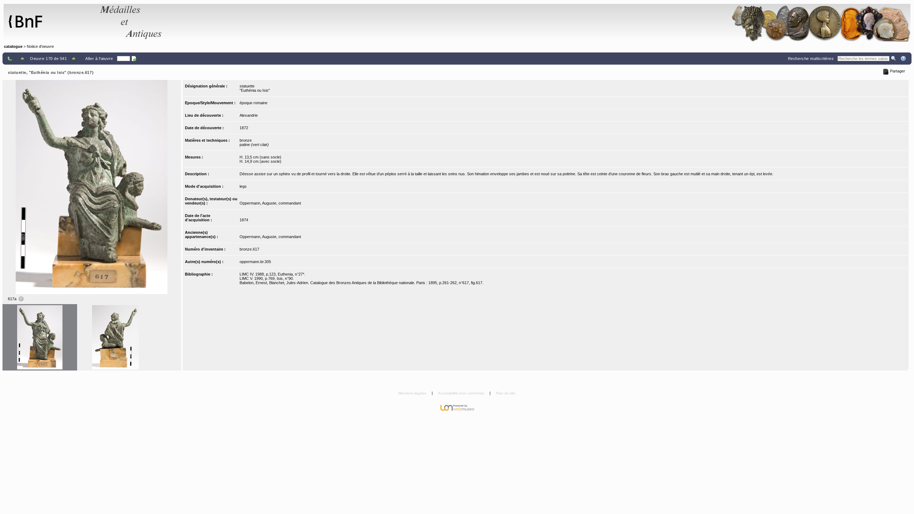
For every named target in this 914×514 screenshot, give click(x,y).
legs (243, 186)
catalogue (13, 46)
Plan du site (506, 393)
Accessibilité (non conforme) (461, 393)
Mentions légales (412, 393)
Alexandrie (249, 115)
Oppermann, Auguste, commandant (270, 203)
